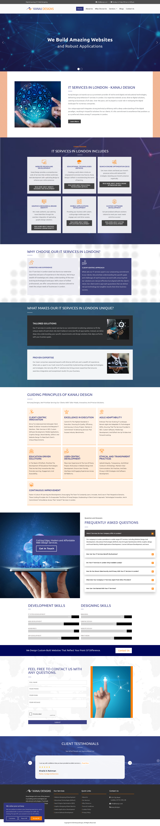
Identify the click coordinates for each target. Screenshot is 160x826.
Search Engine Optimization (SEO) (114, 166)
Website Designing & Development (64, 797)
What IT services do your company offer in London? (103, 533)
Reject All (24, 818)
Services (112, 9)
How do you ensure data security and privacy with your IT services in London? (112, 571)
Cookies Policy (86, 809)
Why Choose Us (101, 9)
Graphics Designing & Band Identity (64, 806)
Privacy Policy (86, 812)
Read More (85, 763)
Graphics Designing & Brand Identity (44, 207)
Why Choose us (86, 803)
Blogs (121, 9)
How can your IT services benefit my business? (102, 554)
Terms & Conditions (88, 806)
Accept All (36, 818)
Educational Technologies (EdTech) (79, 167)
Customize (12, 818)
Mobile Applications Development (79, 207)
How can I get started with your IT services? (101, 588)
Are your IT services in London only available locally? (104, 563)
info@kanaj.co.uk (117, 803)
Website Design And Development (44, 167)
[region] (24, 812)
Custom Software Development (114, 207)
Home (80, 9)
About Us (89, 9)
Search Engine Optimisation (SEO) (64, 803)
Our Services (86, 800)
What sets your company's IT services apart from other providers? (108, 580)
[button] (116, 8)
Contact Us (130, 9)
